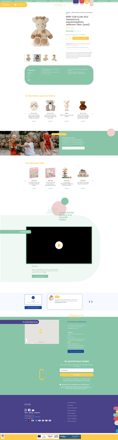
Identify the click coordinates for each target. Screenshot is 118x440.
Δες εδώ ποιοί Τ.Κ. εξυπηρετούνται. (72, 45)
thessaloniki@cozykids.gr (78, 345)
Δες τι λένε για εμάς (33, 307)
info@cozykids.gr (74, 343)
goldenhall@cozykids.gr (78, 347)
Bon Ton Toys (70, 28)
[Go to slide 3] (45, 58)
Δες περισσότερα (40, 276)
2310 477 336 (71, 337)
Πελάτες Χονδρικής (71, 421)
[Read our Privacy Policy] (93, 386)
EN (91, 4)
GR (91, 1)
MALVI (33, 415)
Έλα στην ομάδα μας (72, 418)
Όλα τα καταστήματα (76, 351)
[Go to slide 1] (28, 58)
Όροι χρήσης (70, 405)
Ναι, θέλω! (77, 374)
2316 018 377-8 (71, 340)
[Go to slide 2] (37, 58)
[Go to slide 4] (54, 58)
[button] (59, 4)
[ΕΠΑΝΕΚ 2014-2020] (48, 437)
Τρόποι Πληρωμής (71, 413)
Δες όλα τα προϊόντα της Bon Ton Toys (73, 148)
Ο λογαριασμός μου (71, 402)
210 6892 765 (79, 340)
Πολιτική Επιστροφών (72, 415)
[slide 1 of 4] (42, 31)
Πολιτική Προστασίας (72, 407)
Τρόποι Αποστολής (71, 410)
